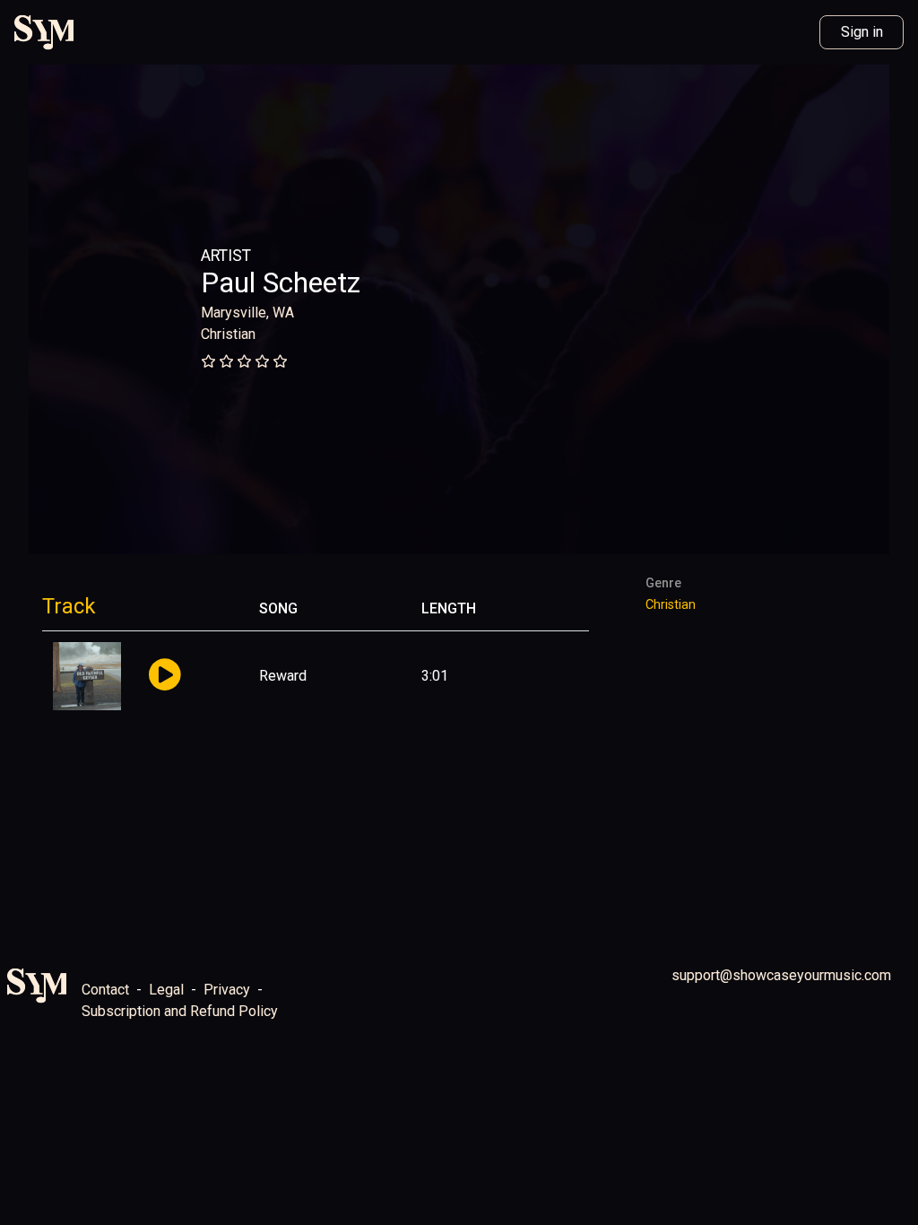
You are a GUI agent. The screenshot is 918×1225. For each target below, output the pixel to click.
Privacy (227, 989)
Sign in (862, 31)
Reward (283, 675)
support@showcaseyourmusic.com (781, 975)
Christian (228, 334)
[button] (164, 675)
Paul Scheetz (280, 282)
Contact (105, 989)
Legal (166, 989)
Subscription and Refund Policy (180, 1011)
